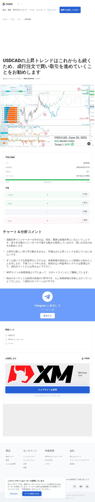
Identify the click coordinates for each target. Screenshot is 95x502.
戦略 (25, 467)
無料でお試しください (70, 10)
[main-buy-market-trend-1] (47, 116)
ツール (31, 10)
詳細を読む (14, 494)
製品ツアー (10, 456)
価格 (9, 10)
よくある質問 (11, 464)
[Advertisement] (47, 40)
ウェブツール (28, 460)
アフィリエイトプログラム (79, 460)
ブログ (47, 464)
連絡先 (72, 464)
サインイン (52, 10)
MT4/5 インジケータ (15, 339)
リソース (39, 10)
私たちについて (75, 456)
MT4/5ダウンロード (20, 10)
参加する (47, 315)
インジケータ (29, 456)
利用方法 (11, 335)
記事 (25, 464)
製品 (4, 10)
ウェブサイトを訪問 (47, 389)
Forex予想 (48, 460)
